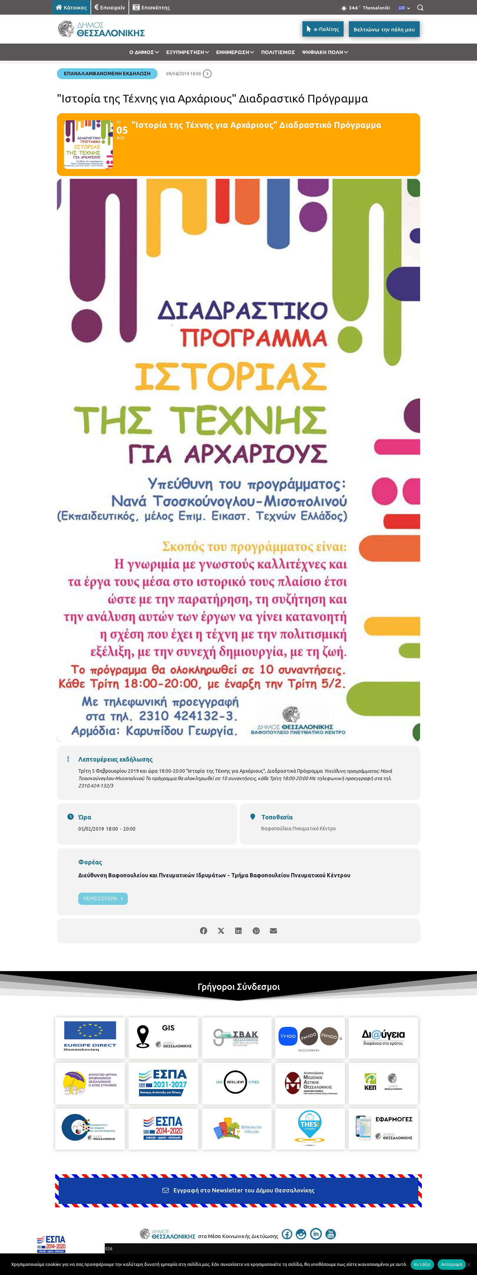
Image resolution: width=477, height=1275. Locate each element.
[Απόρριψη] (468, 1264)
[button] (420, 7)
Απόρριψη (451, 1264)
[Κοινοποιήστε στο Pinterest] (256, 931)
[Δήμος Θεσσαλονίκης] (108, 29)
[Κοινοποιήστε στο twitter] (221, 931)
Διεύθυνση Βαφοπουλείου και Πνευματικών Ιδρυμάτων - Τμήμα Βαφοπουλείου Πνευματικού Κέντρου (214, 875)
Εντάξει (422, 1264)
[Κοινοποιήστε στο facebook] (203, 931)
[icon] (287, 1237)
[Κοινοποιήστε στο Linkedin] (238, 931)
